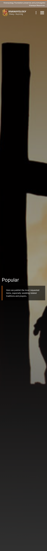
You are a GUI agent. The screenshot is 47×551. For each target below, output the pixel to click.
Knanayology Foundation (13, 3)
